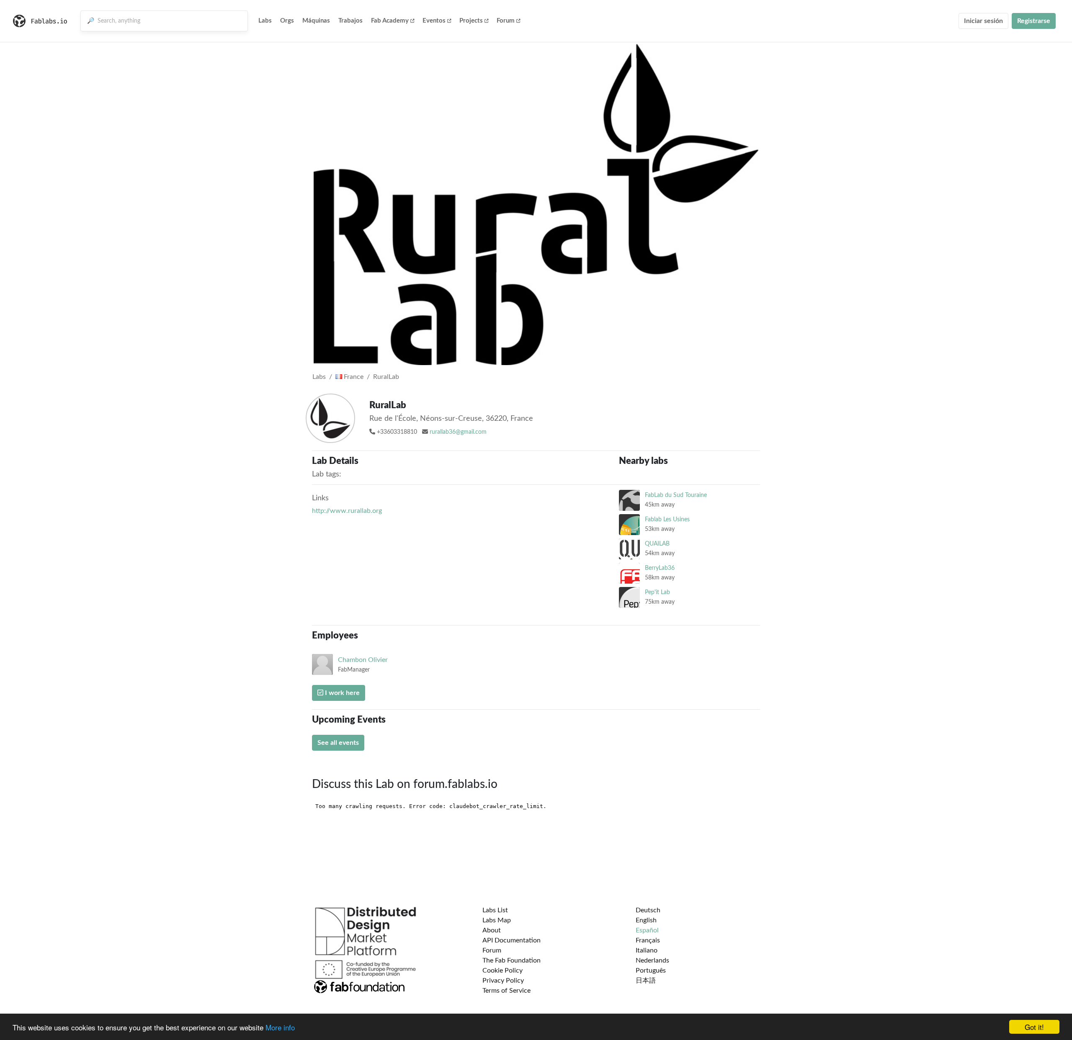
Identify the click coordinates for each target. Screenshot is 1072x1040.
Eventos (434, 21)
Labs (265, 21)
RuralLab (386, 376)
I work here (341, 693)
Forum (506, 21)
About (491, 930)
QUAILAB (657, 544)
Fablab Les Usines (667, 519)
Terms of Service (506, 990)
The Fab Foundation (511, 960)
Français (648, 940)
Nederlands (652, 960)
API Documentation (511, 940)
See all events (338, 742)
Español (647, 930)
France (352, 376)
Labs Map (496, 920)
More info (280, 1027)
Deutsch (648, 910)
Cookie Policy (502, 970)
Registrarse (1033, 21)
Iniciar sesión (983, 21)
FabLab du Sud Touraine (676, 495)
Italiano (646, 950)
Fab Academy (390, 21)
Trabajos (350, 21)
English (646, 920)
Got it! (1034, 1027)
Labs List (495, 910)
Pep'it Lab (657, 592)
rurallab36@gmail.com (458, 432)
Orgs (287, 21)
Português (651, 970)
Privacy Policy (503, 980)
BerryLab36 (660, 568)
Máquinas (316, 21)
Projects (471, 21)
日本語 (646, 980)
